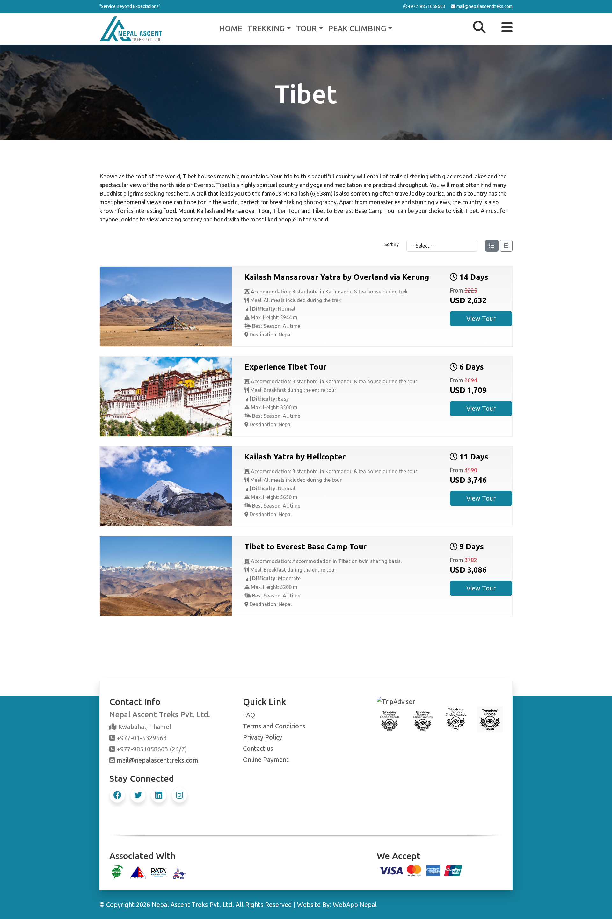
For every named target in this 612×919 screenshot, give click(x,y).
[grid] (506, 246)
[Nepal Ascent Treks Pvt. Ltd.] (130, 28)
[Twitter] (138, 795)
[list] (492, 246)
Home (231, 28)
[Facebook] (117, 795)
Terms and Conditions (274, 726)
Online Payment (266, 759)
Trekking (266, 28)
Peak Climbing (357, 28)
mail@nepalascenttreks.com (157, 760)
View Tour (481, 318)
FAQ (249, 715)
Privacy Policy (262, 737)
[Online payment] (421, 869)
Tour (306, 28)
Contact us (258, 748)
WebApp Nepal (355, 904)
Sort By (391, 244)
